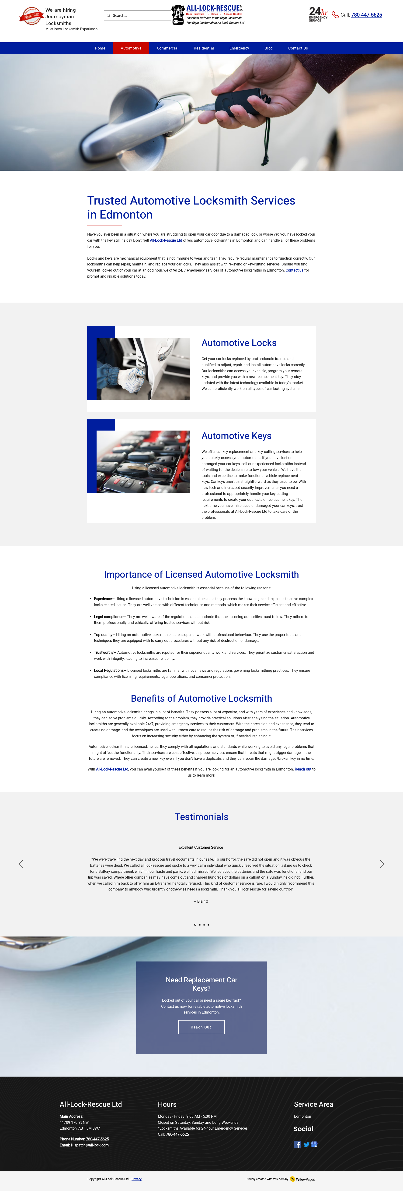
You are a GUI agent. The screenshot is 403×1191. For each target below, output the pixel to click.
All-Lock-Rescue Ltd (166, 240)
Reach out (303, 769)
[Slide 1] (195, 925)
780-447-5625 (97, 1139)
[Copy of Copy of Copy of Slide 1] (208, 925)
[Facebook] (297, 1144)
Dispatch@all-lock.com (90, 1145)
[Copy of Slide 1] (199, 925)
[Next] (382, 864)
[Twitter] (306, 1144)
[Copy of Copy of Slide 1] (204, 925)
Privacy (137, 1179)
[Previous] (21, 864)
